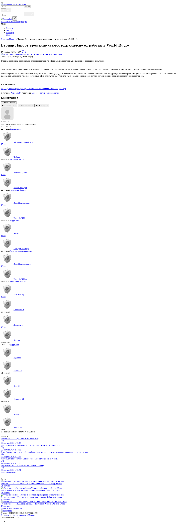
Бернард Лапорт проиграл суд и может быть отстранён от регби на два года (33, 89)
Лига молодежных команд (21, 251)
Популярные (43, 106)
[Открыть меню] (2, 2)
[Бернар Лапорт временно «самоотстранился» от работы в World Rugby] (32, 54)
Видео (8, 35)
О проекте (5, 515)
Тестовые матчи (17, 159)
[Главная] (13, 4)
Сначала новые (10, 106)
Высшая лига (15, 129)
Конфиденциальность (19, 515)
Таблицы (10, 33)
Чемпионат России (18, 190)
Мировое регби (38, 93)
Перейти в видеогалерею (11, 508)
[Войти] (8, 10)
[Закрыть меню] (14, 18)
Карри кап (14, 220)
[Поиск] (3, 10)
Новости (9, 28)
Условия (31, 515)
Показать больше (8, 472)
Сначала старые (27, 106)
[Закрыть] (31, 14)
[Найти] (26, 14)
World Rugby (16, 93)
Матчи (9, 30)
